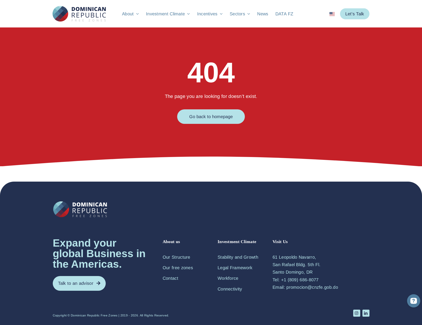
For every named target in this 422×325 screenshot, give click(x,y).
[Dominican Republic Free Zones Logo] (79, 8)
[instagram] (356, 313)
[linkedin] (365, 313)
